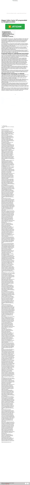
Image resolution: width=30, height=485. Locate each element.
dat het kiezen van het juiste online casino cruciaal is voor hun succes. (3, 99)
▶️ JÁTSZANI (15, 26)
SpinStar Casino (3, 199)
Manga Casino (4, 349)
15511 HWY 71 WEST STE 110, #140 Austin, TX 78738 (7, 127)
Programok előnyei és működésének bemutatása (8, 34)
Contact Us (2, 451)
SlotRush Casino (4, 260)
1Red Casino (6, 186)
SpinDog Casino (17, 97)
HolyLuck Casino (11, 266)
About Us (2, 448)
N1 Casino (3, 316)
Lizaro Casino (9, 166)
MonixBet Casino (4, 172)
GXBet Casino (3, 342)
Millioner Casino (3, 204)
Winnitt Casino (8, 98)
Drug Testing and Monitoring (5, 465)
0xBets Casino (4, 278)
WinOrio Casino (13, 105)
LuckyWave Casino (10, 272)
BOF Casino (22, 98)
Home (4, 13)
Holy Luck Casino (4, 243)
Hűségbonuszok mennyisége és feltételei (7, 36)
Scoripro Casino (3, 310)
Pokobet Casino (3, 223)
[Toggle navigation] (28, 0)
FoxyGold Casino (4, 365)
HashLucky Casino (11, 336)
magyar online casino (10, 38)
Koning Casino (7, 292)
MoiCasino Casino (4, 403)
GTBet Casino (3, 390)
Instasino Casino (2, 103)
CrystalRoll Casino (11, 160)
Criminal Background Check (5, 462)
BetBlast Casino (3, 216)
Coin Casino (3, 322)
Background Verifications (4, 459)
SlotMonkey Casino (11, 230)
